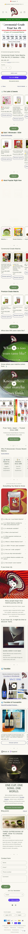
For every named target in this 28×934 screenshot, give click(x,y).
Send (5, 886)
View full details (21, 86)
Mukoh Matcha (9, 925)
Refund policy (13, 927)
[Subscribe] (22, 895)
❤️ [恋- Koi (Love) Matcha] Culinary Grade (5, 108)
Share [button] (4, 86)
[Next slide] (17, 445)
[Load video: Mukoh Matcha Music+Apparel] (14, 769)
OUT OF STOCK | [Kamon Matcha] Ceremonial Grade (17, 202)
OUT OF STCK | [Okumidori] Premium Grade (6, 308)
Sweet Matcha (17, 239)
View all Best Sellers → (8, 185)
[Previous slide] (10, 445)
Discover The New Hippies (14, 807)
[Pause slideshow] (26, 445)
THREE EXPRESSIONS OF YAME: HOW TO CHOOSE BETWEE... (13, 834)
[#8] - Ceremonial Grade (5, 201)
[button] (3, 12)
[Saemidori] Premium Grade (18, 308)
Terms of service (7, 929)
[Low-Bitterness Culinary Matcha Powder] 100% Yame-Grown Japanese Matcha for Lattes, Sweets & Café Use (18, 110)
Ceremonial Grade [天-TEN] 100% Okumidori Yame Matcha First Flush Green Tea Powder (6, 267)
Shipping (9, 62)
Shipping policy (15, 929)
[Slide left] (10, 124)
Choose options (6, 115)
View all (14, 128)
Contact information (15, 932)
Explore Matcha (5, 453)
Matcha (3, 239)
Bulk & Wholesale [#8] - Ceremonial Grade (18, 151)
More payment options (14, 81)
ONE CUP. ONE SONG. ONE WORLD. (14, 788)
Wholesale (14, 438)
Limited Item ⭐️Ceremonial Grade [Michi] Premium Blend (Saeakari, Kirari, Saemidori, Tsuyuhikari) (18, 267)
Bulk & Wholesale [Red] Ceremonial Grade (5, 152)
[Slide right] (17, 124)
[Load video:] (14, 348)
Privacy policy (21, 927)
